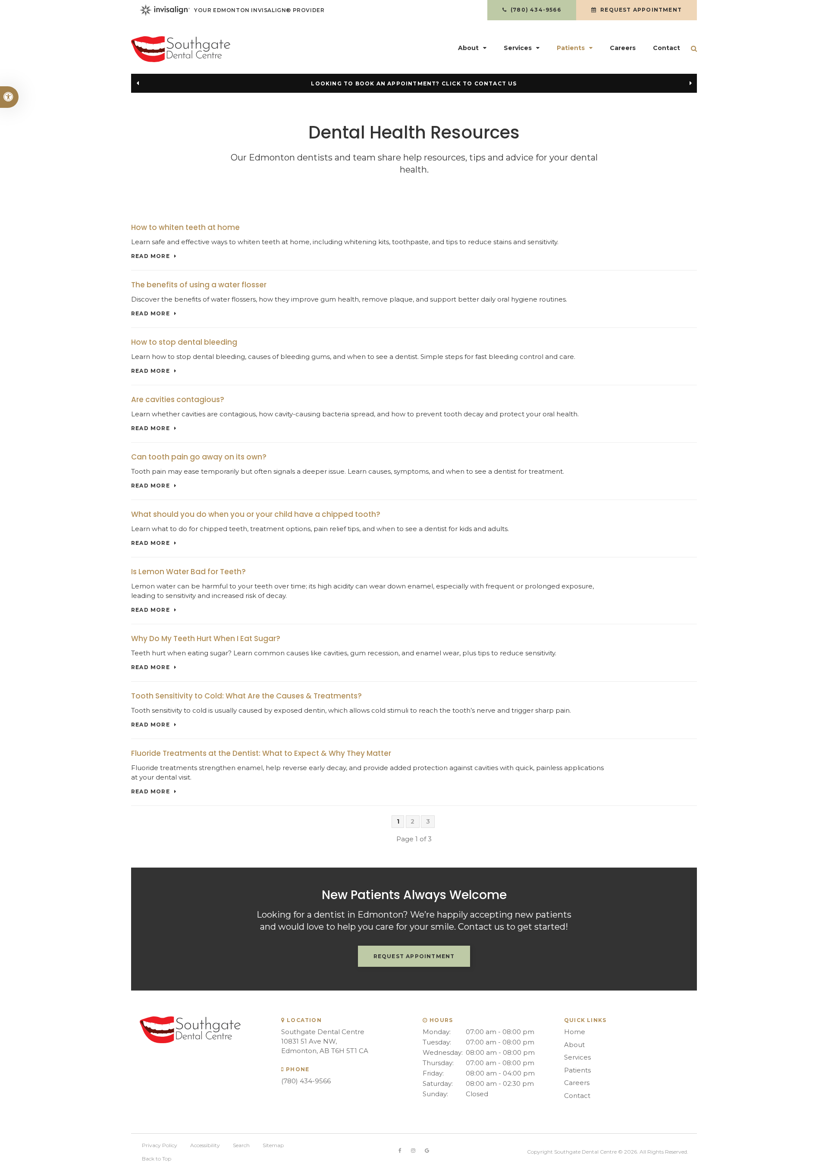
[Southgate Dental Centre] (219, 49)
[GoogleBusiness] (427, 1150)
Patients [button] (571, 48)
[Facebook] (400, 1150)
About (574, 1045)
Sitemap (273, 1145)
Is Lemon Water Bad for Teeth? (188, 571)
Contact (666, 48)
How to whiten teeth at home (185, 227)
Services (577, 1057)
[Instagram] (413, 1150)
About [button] (468, 48)
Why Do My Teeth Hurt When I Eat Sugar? (205, 638)
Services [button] (518, 48)
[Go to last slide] (137, 83)
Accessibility (205, 1145)
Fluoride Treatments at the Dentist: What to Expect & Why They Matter (261, 753)
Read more (150, 256)
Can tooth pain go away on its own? (199, 457)
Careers (623, 48)
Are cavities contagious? (177, 399)
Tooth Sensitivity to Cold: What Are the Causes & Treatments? (246, 696)
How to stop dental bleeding (184, 342)
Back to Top (156, 1158)
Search (241, 1145)
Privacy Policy (159, 1145)
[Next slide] (690, 83)
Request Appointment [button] (640, 9)
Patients (577, 1070)
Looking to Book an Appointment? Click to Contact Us (414, 84)
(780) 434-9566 (306, 1081)
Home (574, 1032)
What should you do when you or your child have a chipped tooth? (255, 514)
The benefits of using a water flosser (199, 285)
